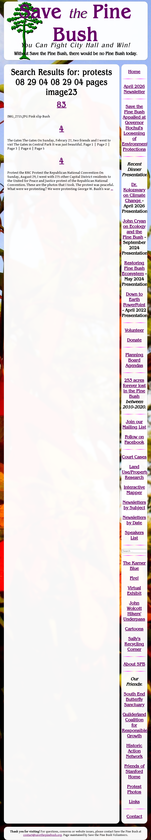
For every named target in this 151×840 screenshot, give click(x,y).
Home (134, 71)
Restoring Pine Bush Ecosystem (133, 268)
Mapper (134, 492)
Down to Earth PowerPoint (134, 299)
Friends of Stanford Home (134, 771)
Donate (134, 340)
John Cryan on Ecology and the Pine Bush (134, 229)
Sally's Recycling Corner (134, 644)
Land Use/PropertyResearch (135, 472)
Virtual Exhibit (134, 590)
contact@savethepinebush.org (42, 835)
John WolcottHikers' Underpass (134, 611)
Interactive (134, 487)
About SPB (134, 664)
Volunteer (134, 330)
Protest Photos (134, 789)
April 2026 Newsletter (134, 89)
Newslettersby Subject (134, 504)
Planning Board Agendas (134, 360)
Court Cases (134, 456)
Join (130, 421)
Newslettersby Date (134, 520)
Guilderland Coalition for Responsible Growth (134, 725)
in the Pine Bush (134, 391)
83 (61, 104)
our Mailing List (134, 424)
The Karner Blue (134, 565)
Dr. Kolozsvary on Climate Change (134, 192)
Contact (134, 816)
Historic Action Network (134, 751)
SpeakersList (134, 535)
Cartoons (134, 628)
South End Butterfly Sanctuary (134, 699)
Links (134, 801)
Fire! (134, 578)
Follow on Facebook (134, 439)
